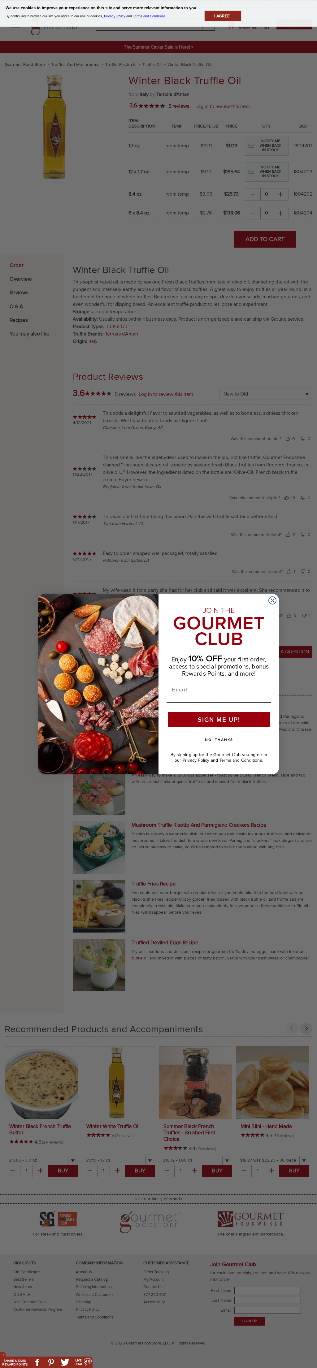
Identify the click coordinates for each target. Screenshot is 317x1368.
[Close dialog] (272, 600)
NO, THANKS (219, 739)
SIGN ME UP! (219, 719)
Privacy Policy (196, 760)
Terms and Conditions (240, 760)
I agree (222, 16)
